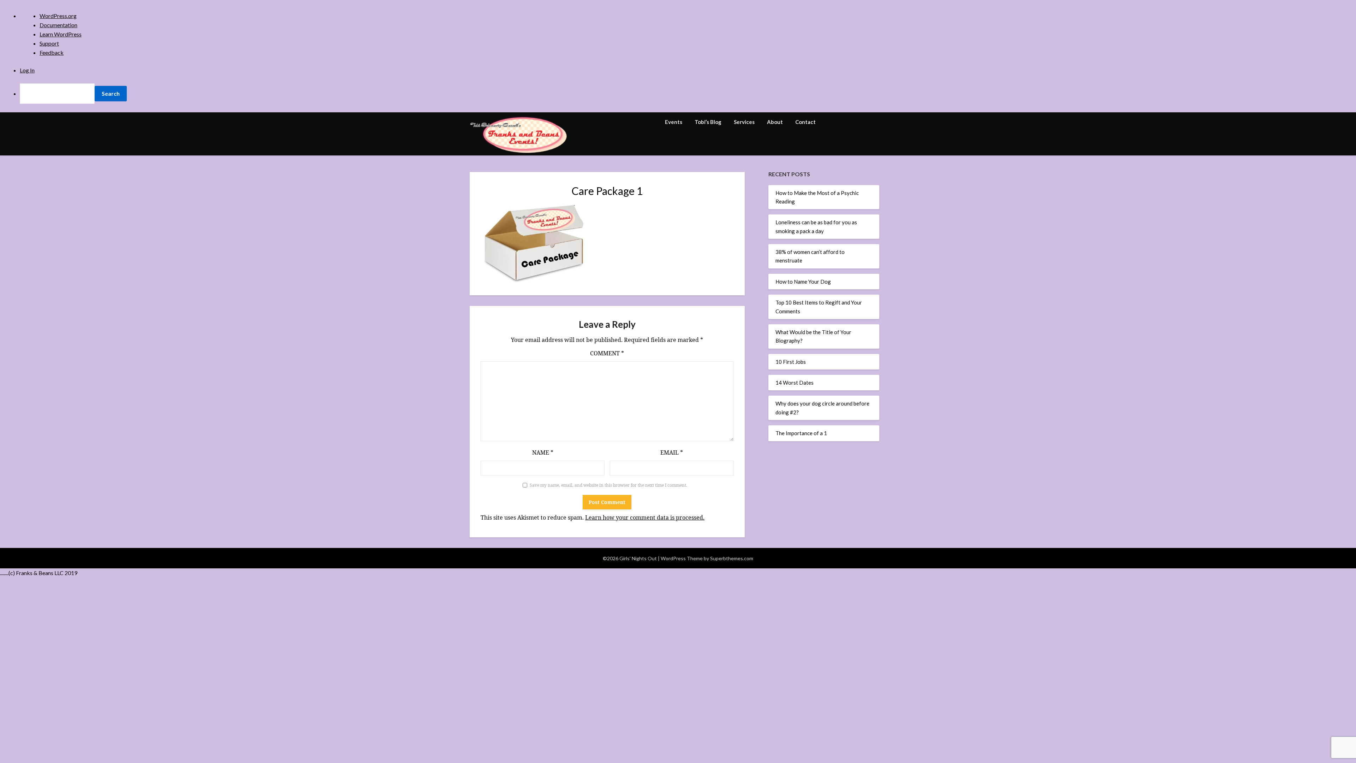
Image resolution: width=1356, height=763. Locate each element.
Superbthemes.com (731, 558)
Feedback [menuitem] (52, 52)
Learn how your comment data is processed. (644, 517)
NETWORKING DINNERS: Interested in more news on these (679, 218)
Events (673, 122)
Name (542, 452)
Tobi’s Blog (708, 122)
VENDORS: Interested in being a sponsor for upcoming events (677, 236)
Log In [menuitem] (27, 70)
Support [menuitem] (49, 43)
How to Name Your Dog (803, 281)
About (775, 122)
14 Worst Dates (794, 382)
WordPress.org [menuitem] (58, 15)
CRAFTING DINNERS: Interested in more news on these (676, 211)
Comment (607, 353)
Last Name (619, 165)
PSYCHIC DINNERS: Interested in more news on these (674, 226)
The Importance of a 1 (801, 433)
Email (671, 452)
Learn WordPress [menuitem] (61, 34)
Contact (805, 122)
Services (744, 122)
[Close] (748, 60)
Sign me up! (678, 277)
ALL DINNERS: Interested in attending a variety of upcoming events (671, 200)
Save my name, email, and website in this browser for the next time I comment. (608, 485)
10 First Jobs (790, 362)
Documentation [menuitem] (58, 25)
